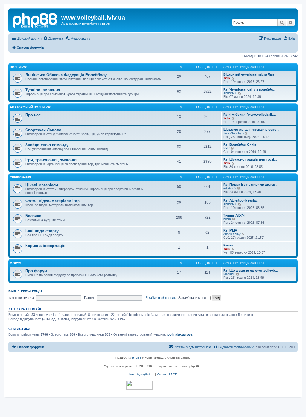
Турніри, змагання (42, 90)
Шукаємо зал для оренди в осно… (251, 129)
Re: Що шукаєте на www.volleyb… (250, 270)
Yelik (226, 78)
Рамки (228, 245)
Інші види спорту (42, 231)
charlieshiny (232, 234)
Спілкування (20, 177)
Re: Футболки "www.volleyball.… (249, 114)
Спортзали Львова (43, 130)
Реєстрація (31, 291)
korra (227, 219)
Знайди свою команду (46, 145)
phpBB (137, 357)
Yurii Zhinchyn (233, 133)
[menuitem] (53, 38)
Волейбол (18, 67)
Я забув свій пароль (160, 297)
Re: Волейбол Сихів (239, 144)
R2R (226, 148)
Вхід (12, 291)
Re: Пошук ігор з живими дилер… (251, 184)
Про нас (33, 115)
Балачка (33, 216)
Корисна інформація (45, 245)
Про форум (36, 271)
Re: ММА (230, 230)
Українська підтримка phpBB (178, 366)
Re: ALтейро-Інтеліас (240, 200)
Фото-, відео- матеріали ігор (52, 201)
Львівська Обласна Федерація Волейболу (66, 75)
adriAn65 (229, 188)
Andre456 (230, 93)
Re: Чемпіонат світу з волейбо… (249, 89)
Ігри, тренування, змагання (51, 160)
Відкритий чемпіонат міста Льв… (250, 74)
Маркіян (229, 274)
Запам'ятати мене (192, 297)
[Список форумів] (35, 19)
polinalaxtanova (179, 334)
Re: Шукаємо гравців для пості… (250, 159)
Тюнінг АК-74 (234, 215)
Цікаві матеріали (41, 185)
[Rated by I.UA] (139, 385)
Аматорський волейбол (30, 107)
